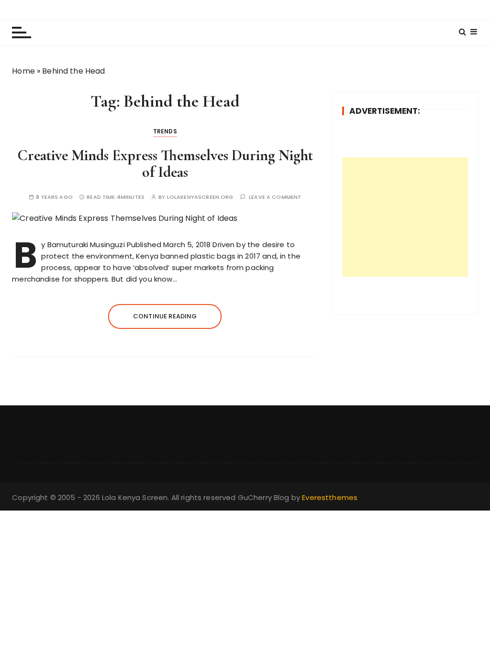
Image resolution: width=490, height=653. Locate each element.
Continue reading (165, 316)
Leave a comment (275, 197)
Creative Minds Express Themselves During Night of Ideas (165, 163)
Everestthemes (329, 497)
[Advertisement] (405, 217)
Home (23, 70)
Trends (165, 131)
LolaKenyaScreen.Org (200, 197)
